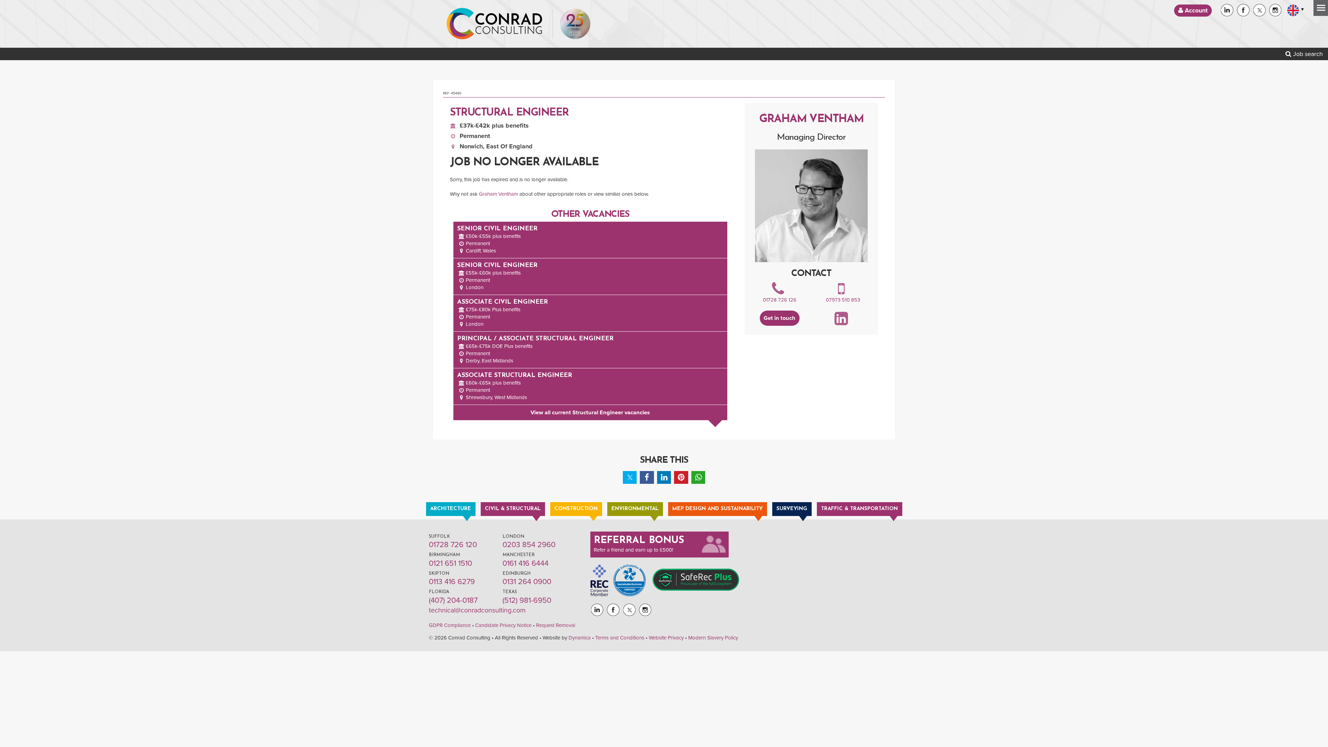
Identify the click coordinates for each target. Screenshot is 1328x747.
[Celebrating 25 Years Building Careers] (575, 24)
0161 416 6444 (525, 563)
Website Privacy (666, 638)
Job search (1307, 54)
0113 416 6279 (452, 581)
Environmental (634, 508)
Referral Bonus (639, 540)
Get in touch (779, 318)
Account (1195, 10)
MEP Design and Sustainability (717, 508)
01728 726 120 (453, 544)
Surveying (791, 508)
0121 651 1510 (450, 563)
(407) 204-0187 (453, 600)
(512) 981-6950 (526, 600)
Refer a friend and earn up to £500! (633, 550)
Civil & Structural (513, 508)
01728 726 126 (779, 300)
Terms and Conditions (619, 638)
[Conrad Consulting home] (494, 24)
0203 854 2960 (528, 544)
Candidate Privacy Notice (503, 625)
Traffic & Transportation (859, 508)
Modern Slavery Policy (713, 638)
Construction (576, 508)
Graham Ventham (498, 194)
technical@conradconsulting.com (477, 610)
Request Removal (555, 625)
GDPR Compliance (450, 625)
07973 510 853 (843, 300)
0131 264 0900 (526, 581)
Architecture (450, 508)
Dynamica (580, 638)
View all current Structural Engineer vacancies (590, 412)
